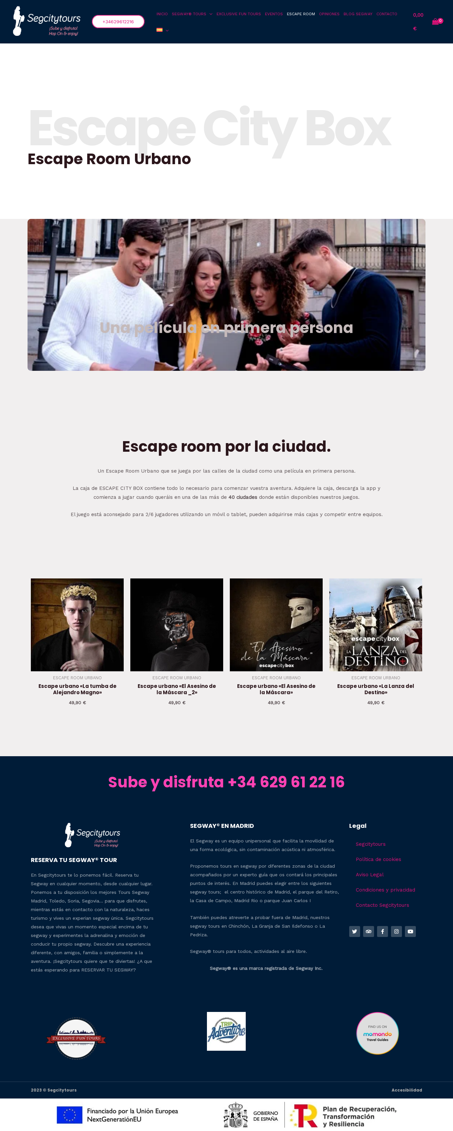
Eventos (274, 14)
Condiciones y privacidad (385, 890)
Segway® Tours (189, 14)
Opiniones (329, 14)
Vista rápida (77, 666)
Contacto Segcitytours (382, 905)
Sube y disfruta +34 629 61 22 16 (226, 782)
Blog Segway (358, 14)
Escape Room (301, 14)
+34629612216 (118, 21)
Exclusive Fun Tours (239, 14)
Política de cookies (378, 859)
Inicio (162, 14)
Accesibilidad (407, 1090)
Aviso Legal (370, 875)
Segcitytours (371, 844)
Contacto (386, 14)
